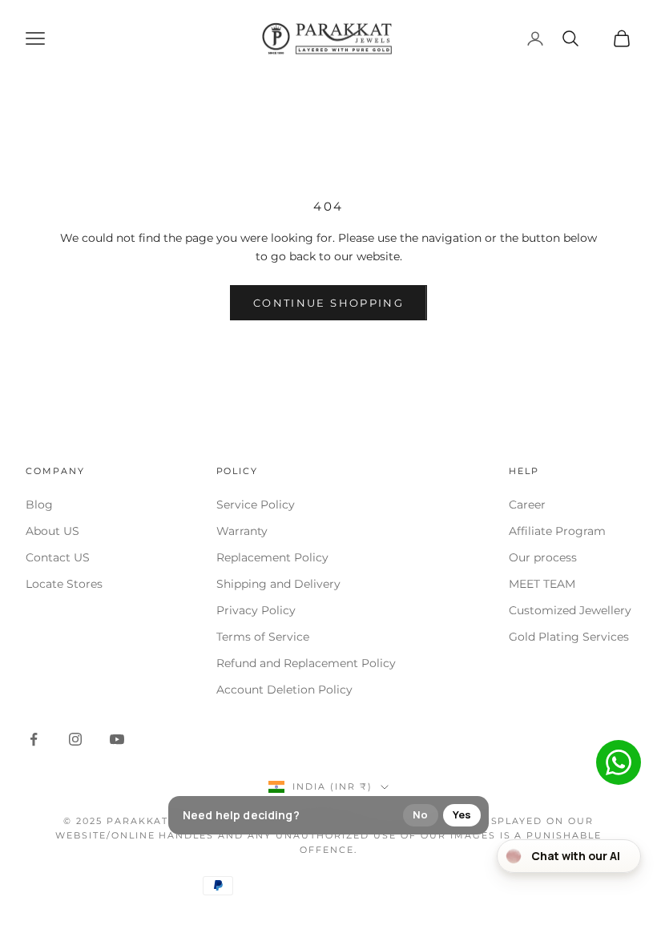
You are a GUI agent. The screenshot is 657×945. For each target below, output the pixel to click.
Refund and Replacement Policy (306, 663)
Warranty (242, 531)
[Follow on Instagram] (75, 739)
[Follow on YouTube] (117, 739)
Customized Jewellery (570, 610)
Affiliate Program (557, 531)
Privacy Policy (256, 610)
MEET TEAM (542, 584)
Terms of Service (262, 636)
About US (52, 531)
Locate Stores (64, 584)
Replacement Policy (272, 557)
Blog (39, 504)
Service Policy (255, 504)
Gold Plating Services (569, 636)
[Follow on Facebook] (34, 739)
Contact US (58, 557)
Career (527, 504)
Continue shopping (328, 302)
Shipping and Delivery (278, 584)
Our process (543, 557)
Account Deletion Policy (284, 689)
